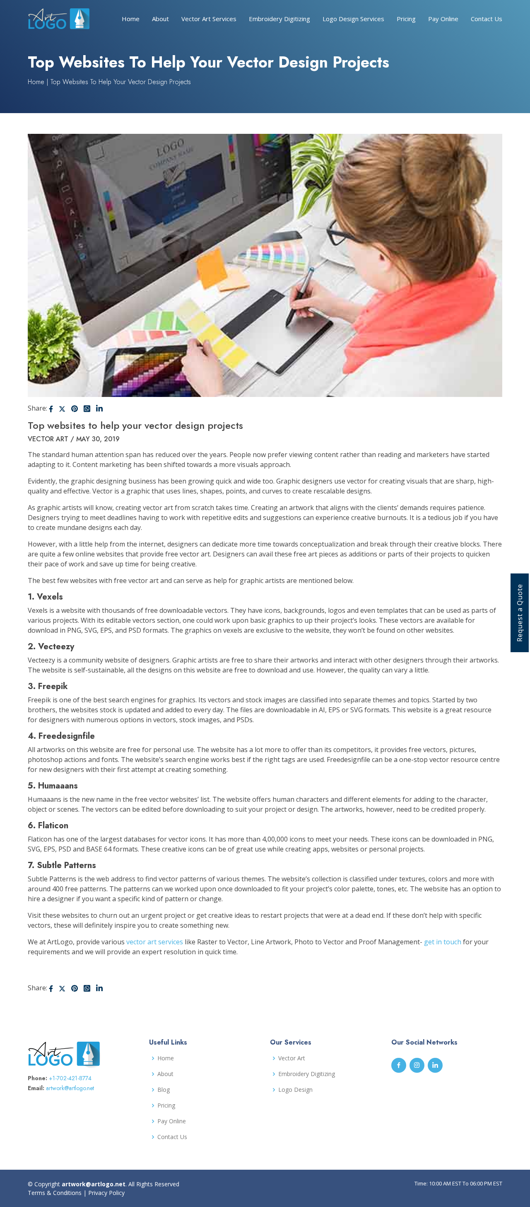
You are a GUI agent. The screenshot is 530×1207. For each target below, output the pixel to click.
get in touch (442, 941)
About (160, 19)
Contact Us (486, 19)
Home (131, 19)
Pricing (406, 19)
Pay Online (443, 19)
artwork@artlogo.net (70, 1088)
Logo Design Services (353, 19)
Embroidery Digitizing (279, 19)
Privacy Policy (106, 1193)
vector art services (154, 941)
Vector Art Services (208, 19)
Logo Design (295, 1090)
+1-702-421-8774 (70, 1078)
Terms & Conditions (55, 1193)
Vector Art (291, 1058)
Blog (163, 1090)
